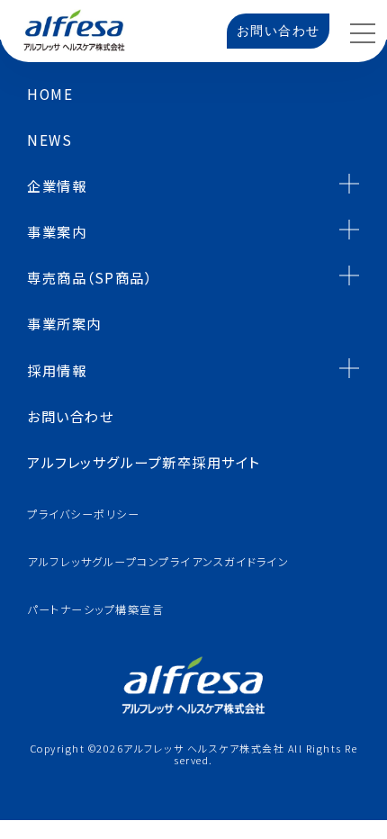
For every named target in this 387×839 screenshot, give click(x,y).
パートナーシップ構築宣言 (95, 609)
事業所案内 (64, 323)
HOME (50, 94)
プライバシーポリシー (83, 514)
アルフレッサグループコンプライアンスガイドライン (158, 562)
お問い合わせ (278, 30)
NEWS (49, 139)
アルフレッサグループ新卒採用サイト (144, 462)
